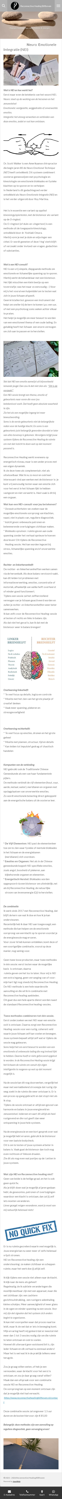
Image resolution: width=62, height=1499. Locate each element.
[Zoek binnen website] (3, 6)
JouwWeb (16, 1481)
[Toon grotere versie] (31, 70)
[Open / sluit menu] (58, 6)
